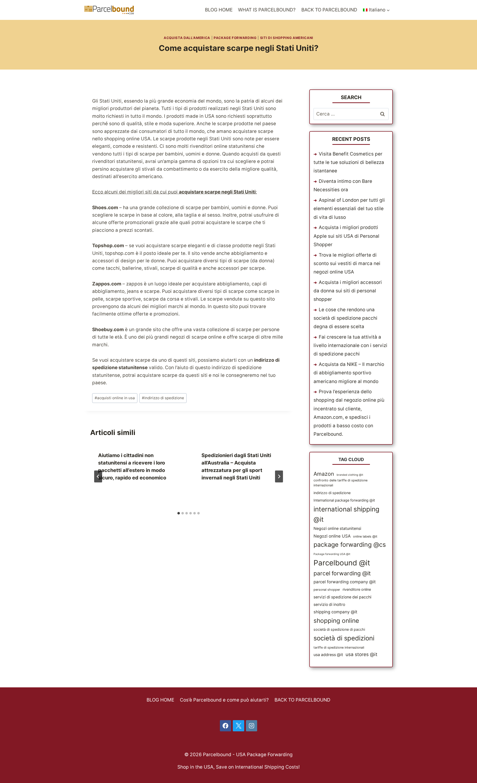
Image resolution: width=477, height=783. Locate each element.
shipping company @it (335, 611)
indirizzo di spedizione (163, 397)
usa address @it (328, 654)
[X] (238, 726)
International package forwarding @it (344, 500)
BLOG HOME (219, 10)
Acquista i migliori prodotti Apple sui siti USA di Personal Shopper (346, 236)
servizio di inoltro (329, 604)
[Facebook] (225, 726)
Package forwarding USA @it (332, 554)
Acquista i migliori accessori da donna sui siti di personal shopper (348, 290)
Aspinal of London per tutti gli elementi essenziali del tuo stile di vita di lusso (349, 208)
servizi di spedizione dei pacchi (342, 597)
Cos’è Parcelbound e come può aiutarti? (224, 700)
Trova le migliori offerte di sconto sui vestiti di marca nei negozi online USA (347, 263)
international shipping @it (346, 514)
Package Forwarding (235, 38)
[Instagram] (251, 726)
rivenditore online (357, 589)
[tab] (178, 513)
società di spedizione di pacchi (339, 629)
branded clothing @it (350, 474)
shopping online (336, 620)
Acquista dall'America (187, 38)
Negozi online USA (332, 536)
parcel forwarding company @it (345, 581)
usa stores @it (361, 654)
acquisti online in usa (115, 397)
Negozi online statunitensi (337, 528)
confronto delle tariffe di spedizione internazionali (340, 482)
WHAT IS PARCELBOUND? (267, 10)
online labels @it (365, 536)
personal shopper (327, 589)
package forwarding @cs (350, 544)
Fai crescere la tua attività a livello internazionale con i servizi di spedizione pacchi (350, 345)
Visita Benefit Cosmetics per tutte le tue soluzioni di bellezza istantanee (349, 162)
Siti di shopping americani (286, 38)
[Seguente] (279, 476)
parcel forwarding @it (342, 573)
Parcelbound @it (342, 562)
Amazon (324, 473)
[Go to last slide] (98, 476)
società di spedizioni (344, 638)
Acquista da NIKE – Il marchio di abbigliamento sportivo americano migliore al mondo (349, 372)
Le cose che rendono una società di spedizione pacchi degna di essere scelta (345, 318)
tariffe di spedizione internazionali (339, 647)
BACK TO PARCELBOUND (329, 10)
